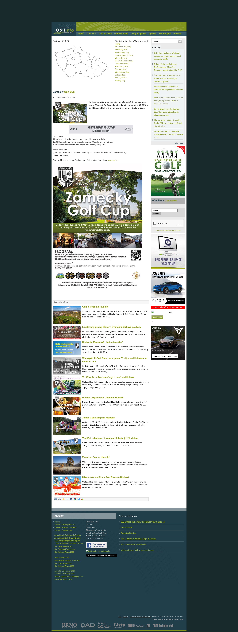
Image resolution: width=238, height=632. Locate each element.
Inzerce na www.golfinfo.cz (65, 525)
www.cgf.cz (113, 160)
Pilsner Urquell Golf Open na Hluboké (102, 397)
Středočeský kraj (122, 72)
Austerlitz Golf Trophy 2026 (65, 571)
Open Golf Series (128, 533)
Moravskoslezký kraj (123, 61)
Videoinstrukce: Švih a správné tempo (137, 550)
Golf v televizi (126, 527)
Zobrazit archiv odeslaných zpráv (168, 230)
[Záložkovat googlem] (75, 501)
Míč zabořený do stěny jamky (133, 544)
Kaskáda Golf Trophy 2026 (65, 574)
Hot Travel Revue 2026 (63, 546)
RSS (119, 616)
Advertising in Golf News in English (67, 538)
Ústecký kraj (120, 75)
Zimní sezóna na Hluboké (96, 457)
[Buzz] (82, 501)
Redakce (58, 522)
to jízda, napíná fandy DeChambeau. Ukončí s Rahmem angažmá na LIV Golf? (168, 67)
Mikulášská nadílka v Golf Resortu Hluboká (105, 477)
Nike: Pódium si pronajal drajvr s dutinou (138, 539)
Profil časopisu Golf (62, 558)
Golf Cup (64, 92)
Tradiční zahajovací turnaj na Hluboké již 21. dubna (110, 438)
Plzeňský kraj (120, 69)
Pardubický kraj (121, 66)
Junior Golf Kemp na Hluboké (98, 417)
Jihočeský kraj (121, 49)
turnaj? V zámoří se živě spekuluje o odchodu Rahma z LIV (168, 134)
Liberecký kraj (121, 58)
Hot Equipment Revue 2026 (65, 549)
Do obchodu (157, 317)
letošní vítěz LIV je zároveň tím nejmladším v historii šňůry (168, 90)
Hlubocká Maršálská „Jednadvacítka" (102, 342)
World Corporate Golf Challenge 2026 (69, 577)
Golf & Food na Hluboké (95, 306)
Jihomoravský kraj (123, 47)
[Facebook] (71, 501)
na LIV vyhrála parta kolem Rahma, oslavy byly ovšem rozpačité (167, 78)
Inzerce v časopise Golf (63, 530)
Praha (117, 44)
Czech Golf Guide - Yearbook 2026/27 (69, 544)
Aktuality (156, 48)
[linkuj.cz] (78, 501)
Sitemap (125, 616)
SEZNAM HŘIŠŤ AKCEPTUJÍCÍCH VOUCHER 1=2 (143, 522)
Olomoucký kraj (121, 63)
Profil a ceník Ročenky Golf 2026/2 (67, 560)
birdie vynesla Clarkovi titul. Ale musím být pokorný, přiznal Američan (166, 112)
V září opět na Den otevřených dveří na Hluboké (108, 377)
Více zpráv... (179, 143)
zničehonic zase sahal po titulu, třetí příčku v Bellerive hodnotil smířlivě (168, 101)
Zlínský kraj (120, 80)
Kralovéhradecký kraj (124, 55)
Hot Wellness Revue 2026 (64, 552)
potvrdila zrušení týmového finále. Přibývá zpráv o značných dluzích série (168, 123)
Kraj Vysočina (121, 77)
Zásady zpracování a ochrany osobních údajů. (168, 619)
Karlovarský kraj (122, 52)
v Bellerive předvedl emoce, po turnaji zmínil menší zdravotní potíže (167, 56)
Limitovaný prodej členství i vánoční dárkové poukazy (111, 327)
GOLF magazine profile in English (67, 541)
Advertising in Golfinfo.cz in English (67, 535)
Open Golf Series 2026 (63, 579)
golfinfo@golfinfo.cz (99, 533)
